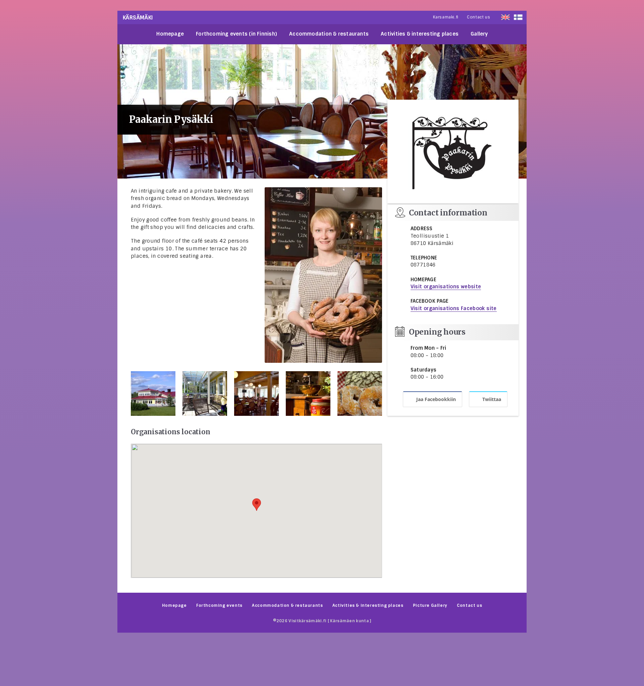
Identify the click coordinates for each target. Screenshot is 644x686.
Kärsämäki (138, 17)
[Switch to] (518, 17)
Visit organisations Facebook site (454, 308)
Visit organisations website (446, 287)
